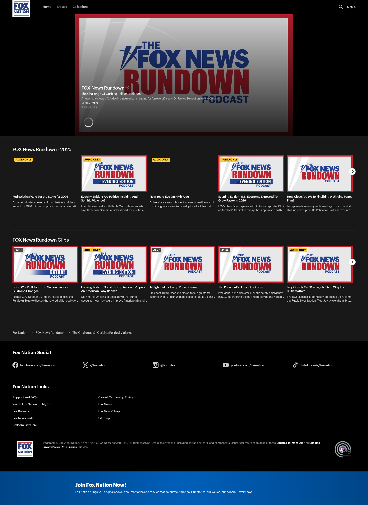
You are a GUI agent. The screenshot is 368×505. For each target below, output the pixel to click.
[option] (46, 188)
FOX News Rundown (103, 88)
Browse (62, 6)
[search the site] (341, 7)
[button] (341, 7)
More (95, 103)
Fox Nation (19, 332)
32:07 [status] (156, 249)
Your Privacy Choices (74, 447)
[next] (352, 172)
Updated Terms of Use (289, 443)
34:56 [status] (225, 249)
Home (47, 6)
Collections (80, 6)
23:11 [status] (19, 249)
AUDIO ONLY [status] (23, 159)
